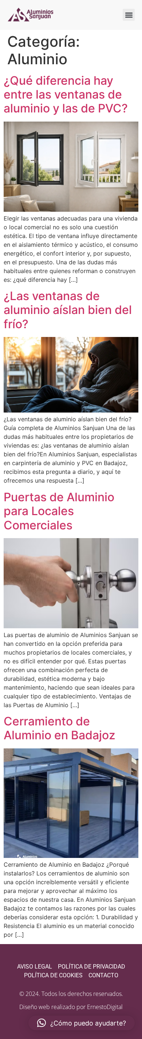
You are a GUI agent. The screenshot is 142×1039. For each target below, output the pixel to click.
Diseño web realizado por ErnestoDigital (71, 1007)
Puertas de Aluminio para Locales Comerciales (59, 511)
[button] (129, 15)
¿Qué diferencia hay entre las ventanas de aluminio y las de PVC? (66, 94)
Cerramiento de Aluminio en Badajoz (59, 728)
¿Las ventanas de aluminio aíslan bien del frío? (68, 310)
